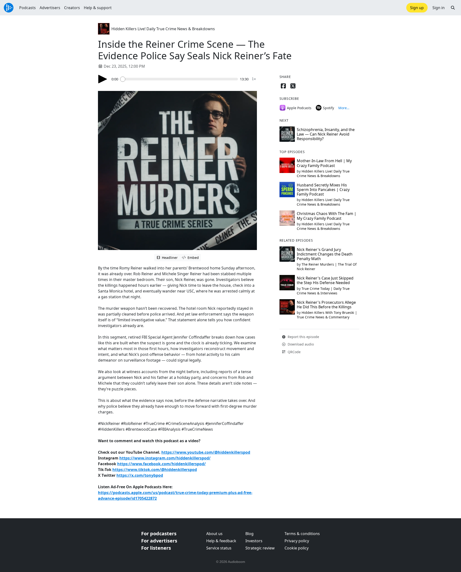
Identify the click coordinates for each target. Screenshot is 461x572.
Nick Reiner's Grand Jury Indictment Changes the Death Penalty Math (324, 254)
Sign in (438, 7)
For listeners (156, 548)
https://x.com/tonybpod (139, 475)
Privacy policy (297, 540)
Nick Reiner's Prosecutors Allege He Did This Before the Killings (326, 305)
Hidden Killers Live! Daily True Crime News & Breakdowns (163, 28)
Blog (249, 533)
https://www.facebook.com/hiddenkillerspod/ (161, 463)
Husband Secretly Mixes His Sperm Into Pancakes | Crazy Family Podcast (323, 189)
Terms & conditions (302, 533)
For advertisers (159, 540)
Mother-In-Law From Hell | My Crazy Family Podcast (324, 163)
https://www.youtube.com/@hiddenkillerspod (205, 452)
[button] (453, 7)
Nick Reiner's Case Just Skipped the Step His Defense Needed (325, 280)
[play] (103, 79)
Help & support (98, 7)
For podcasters (158, 533)
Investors (253, 540)
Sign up (417, 7)
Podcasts (27, 7)
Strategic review (260, 548)
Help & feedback (221, 540)
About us (214, 533)
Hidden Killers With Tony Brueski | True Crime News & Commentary (327, 314)
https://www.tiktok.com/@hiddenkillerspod (154, 469)
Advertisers (50, 7)
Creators (72, 7)
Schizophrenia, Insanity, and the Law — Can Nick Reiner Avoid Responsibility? (326, 134)
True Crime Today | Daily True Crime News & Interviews (323, 290)
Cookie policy (297, 548)
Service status (218, 548)
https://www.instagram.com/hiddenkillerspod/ (165, 458)
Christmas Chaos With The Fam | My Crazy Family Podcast (326, 216)
